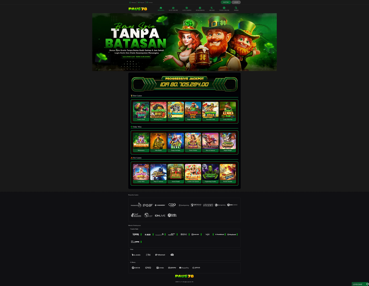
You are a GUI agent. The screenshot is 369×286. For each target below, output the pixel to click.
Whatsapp (133, 2)
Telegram (142, 2)
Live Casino (187, 10)
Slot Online (173, 10)
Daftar (226, 2)
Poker (236, 10)
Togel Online (224, 10)
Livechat (150, 2)
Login (236, 2)
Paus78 (180, 281)
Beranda (161, 10)
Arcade (212, 10)
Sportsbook (200, 10)
